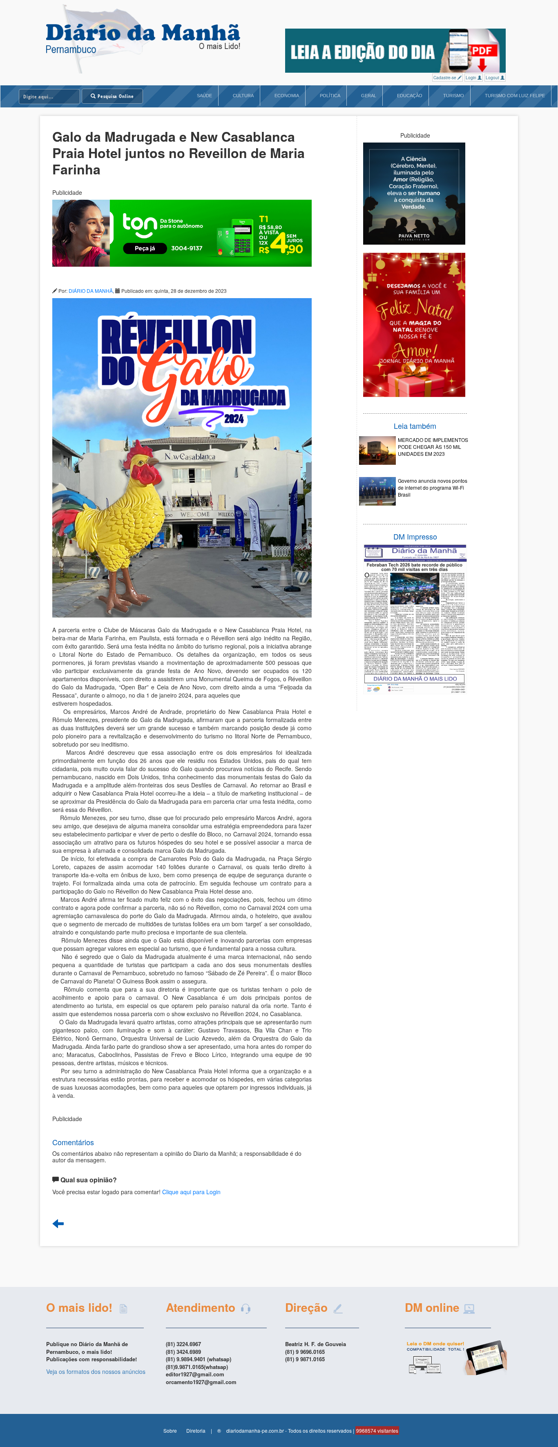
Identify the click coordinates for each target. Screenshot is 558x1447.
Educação (409, 95)
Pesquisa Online (115, 96)
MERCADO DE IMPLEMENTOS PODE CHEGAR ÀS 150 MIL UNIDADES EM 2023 (433, 446)
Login (472, 77)
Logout (493, 77)
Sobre (170, 1430)
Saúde (204, 95)
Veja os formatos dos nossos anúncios (95, 1371)
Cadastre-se (445, 77)
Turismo (453, 95)
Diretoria (195, 1430)
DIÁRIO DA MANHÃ (91, 290)
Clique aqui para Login (191, 1192)
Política (330, 95)
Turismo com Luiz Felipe (515, 95)
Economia (287, 95)
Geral (368, 95)
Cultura (243, 95)
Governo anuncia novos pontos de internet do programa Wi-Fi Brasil (432, 487)
